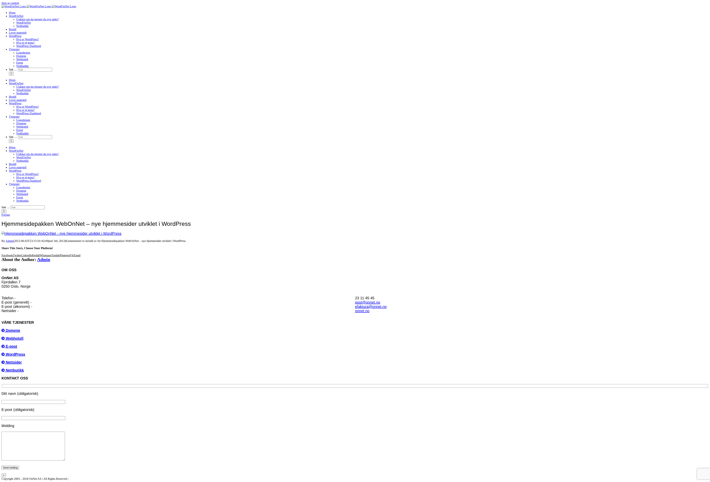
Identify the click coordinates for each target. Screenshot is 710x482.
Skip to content (10, 3)
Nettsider (13, 362)
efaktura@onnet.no (371, 306)
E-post (11, 346)
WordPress (15, 354)
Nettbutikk (14, 370)
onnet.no (362, 311)
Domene (12, 330)
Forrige (5, 214)
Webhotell (14, 338)
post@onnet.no (367, 302)
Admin (10, 240)
